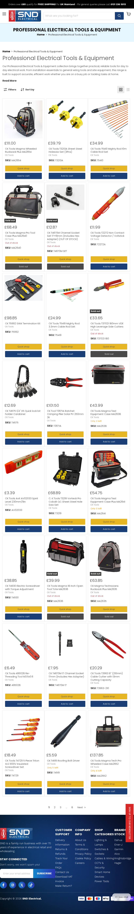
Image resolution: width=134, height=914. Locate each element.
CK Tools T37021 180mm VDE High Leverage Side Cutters (107, 325)
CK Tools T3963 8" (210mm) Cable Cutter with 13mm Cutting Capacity (107, 676)
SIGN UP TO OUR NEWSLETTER (129, 823)
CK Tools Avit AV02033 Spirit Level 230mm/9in (21, 500)
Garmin (118, 849)
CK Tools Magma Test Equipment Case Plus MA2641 (108, 500)
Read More (9, 80)
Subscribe (44, 873)
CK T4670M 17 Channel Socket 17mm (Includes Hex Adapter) (66, 675)
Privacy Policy (83, 853)
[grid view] (120, 89)
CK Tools (9, 155)
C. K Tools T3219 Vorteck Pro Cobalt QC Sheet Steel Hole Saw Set (65, 501)
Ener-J (118, 844)
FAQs (58, 867)
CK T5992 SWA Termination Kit (22, 323)
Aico (117, 853)
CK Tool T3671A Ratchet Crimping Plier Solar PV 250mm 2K (65, 414)
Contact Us (62, 872)
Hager (117, 862)
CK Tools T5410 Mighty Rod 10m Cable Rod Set (109, 150)
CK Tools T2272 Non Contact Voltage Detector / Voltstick (107, 234)
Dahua (118, 840)
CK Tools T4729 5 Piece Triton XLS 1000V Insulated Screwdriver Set (22, 764)
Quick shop (23, 168)
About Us (80, 840)
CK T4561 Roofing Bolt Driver (63, 760)
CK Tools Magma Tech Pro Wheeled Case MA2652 (106, 762)
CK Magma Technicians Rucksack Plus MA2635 (104, 587)
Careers (79, 862)
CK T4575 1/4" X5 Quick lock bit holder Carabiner (23, 412)
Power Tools (102, 881)
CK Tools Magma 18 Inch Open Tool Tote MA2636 (65, 587)
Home (41, 34)
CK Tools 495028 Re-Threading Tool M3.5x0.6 (19, 675)
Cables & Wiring (104, 858)
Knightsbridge (122, 858)
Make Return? (63, 885)
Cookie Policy (83, 858)
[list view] (128, 89)
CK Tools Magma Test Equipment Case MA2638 (106, 412)
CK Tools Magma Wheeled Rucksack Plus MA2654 (21, 150)
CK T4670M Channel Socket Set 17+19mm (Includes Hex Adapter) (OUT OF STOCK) (63, 236)
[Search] (119, 16)
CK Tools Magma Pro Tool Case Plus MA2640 (20, 234)
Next (80, 807)
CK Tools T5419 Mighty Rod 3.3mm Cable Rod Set (64, 325)
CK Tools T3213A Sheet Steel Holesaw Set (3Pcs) (65, 150)
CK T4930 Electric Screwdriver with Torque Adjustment (22, 587)
